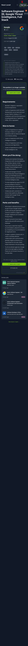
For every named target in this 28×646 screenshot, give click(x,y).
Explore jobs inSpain (15, 92)
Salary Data (19, 79)
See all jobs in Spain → (14, 321)
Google (23, 89)
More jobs (10, 79)
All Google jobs (14, 268)
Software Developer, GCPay (14, 312)
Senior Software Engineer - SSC (14, 292)
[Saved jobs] (17, 5)
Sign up (23, 5)
